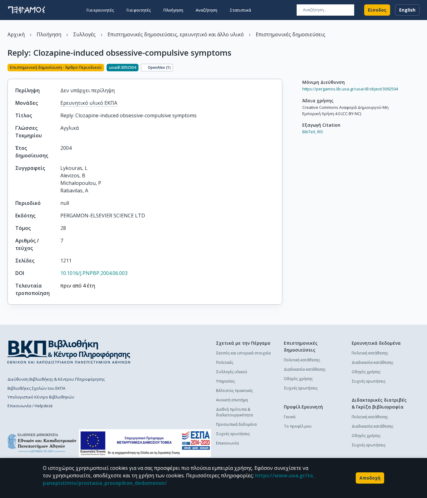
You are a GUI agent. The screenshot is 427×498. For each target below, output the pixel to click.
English (407, 10)
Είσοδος (377, 10)
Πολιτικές (224, 362)
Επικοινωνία (227, 443)
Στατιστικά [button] (240, 10)
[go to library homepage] (69, 351)
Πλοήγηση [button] (173, 10)
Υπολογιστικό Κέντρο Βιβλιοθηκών (41, 397)
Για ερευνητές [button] (100, 10)
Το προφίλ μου (298, 426)
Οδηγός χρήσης (298, 378)
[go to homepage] (27, 10)
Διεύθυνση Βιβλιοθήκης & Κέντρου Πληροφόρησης (56, 379)
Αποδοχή (369, 478)
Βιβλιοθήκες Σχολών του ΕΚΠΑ (36, 388)
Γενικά (289, 416)
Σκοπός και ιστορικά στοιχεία (243, 353)
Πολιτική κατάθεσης (302, 360)
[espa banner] (145, 443)
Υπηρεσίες (225, 381)
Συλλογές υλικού (231, 371)
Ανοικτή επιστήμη (232, 400)
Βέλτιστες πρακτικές (234, 390)
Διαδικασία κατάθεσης (304, 369)
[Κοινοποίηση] (279, 68)
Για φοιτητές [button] (139, 10)
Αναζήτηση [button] (206, 10)
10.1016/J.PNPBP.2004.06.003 (94, 273)
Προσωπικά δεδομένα (236, 424)
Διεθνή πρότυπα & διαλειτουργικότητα (234, 412)
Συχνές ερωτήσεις (233, 433)
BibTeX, (309, 132)
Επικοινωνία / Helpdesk (30, 406)
